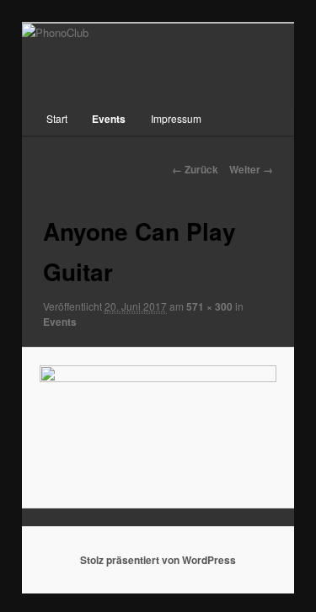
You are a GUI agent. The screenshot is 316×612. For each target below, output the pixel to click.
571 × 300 (209, 306)
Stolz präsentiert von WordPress (158, 559)
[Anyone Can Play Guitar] (158, 427)
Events (109, 118)
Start (56, 118)
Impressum (176, 118)
